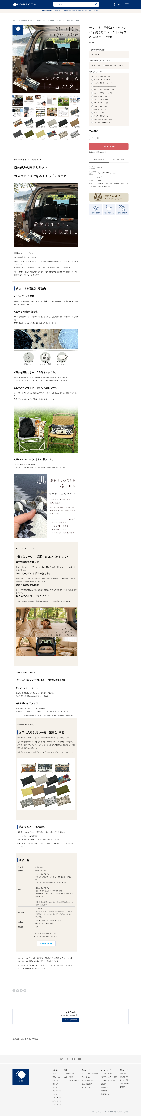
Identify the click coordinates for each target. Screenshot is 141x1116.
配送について (93, 152)
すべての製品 (23, 20)
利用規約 (104, 1091)
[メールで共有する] (24, 990)
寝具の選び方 (86, 1077)
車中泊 (55, 1073)
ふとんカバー (57, 1097)
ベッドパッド (57, 1091)
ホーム (14, 20)
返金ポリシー (105, 1087)
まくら (55, 1094)
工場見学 (123, 1087)
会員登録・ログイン (107, 1094)
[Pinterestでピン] (17, 990)
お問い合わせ (124, 1083)
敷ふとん (55, 1084)
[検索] (96, 4)
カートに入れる (109, 146)
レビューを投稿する (70, 1020)
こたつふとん (57, 1104)
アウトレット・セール (71, 1080)
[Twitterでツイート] (21, 990)
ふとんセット (57, 1101)
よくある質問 (124, 1080)
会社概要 (123, 1077)
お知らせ (123, 1073)
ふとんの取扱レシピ (88, 1080)
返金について (102, 152)
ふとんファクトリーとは (90, 1073)
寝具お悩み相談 (87, 1084)
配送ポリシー (105, 1084)
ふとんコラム (86, 1087)
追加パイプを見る (46, 943)
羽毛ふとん (56, 1077)
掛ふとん (55, 1080)
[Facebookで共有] (13, 990)
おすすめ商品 (68, 1077)
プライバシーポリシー (108, 1080)
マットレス (56, 1087)
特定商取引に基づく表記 (109, 1077)
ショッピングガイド (107, 1073)
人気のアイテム (69, 1073)
